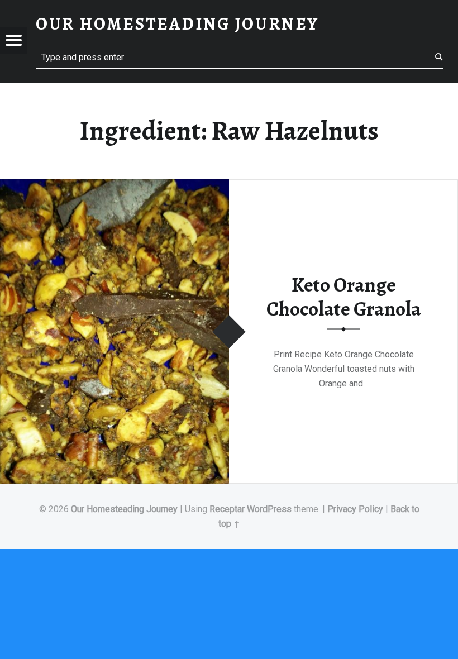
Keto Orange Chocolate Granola (343, 296)
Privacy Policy (355, 509)
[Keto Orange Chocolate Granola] (114, 186)
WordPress (269, 509)
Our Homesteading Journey (124, 509)
